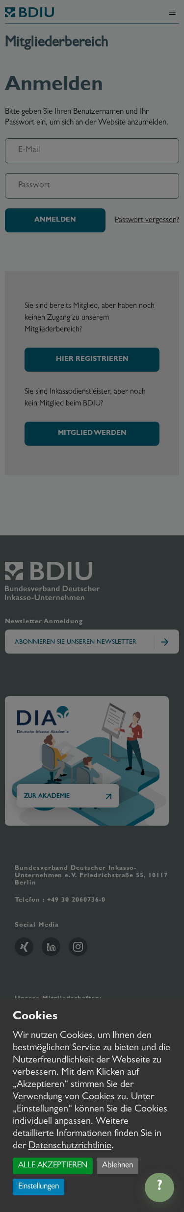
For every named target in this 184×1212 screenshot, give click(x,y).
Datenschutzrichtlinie (69, 1146)
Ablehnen (117, 1166)
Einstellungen (38, 1187)
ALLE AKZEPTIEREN (52, 1166)
